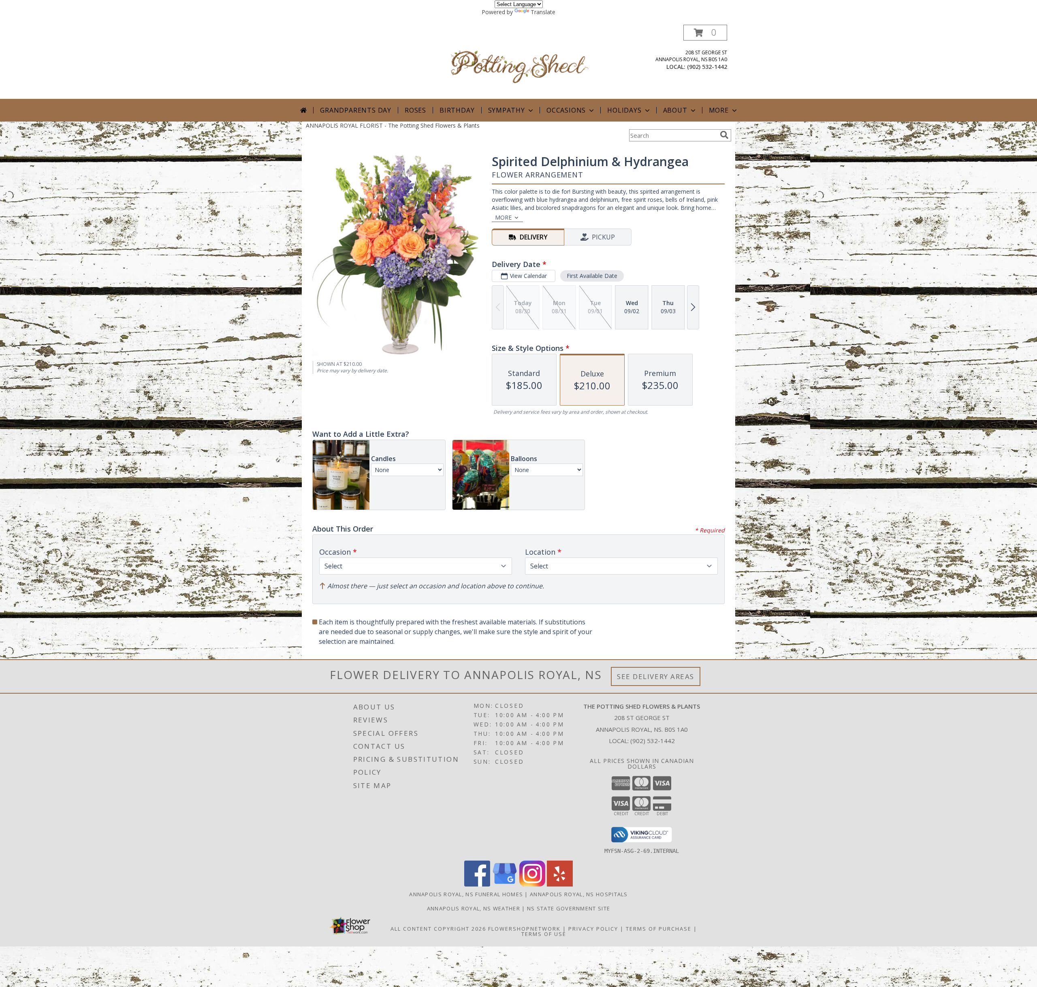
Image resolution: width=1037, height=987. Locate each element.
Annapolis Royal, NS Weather (473, 908)
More (719, 110)
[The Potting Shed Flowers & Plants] (519, 62)
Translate (543, 12)
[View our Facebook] (477, 884)
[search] (724, 134)
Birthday (457, 110)
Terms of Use (543, 934)
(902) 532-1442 (707, 66)
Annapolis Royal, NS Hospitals (579, 894)
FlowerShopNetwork (524, 928)
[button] (705, 33)
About (675, 110)
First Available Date (592, 276)
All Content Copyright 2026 (438, 928)
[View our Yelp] (560, 884)
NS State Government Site (568, 908)
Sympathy (506, 110)
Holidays (624, 110)
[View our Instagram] (532, 884)
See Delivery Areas (655, 676)
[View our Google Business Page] (505, 884)
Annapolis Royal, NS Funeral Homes (466, 894)
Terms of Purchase (658, 928)
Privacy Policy (593, 928)
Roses (415, 110)
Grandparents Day (355, 110)
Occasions (566, 110)
